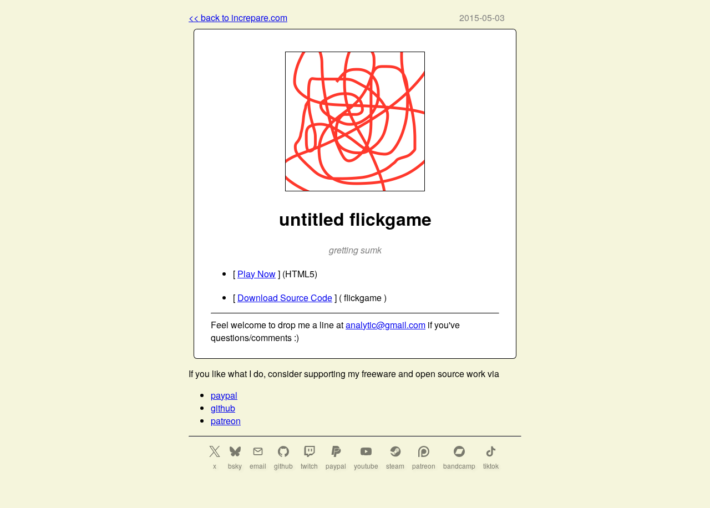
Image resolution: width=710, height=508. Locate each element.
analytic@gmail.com (385, 324)
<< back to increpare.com (238, 17)
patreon (226, 420)
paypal (224, 395)
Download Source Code (284, 297)
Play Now (256, 273)
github (223, 408)
